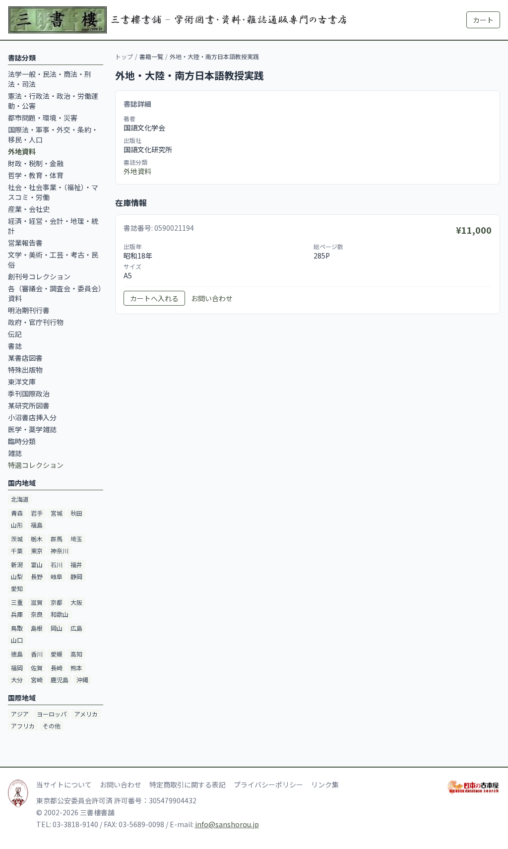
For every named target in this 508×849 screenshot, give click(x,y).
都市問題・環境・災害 (42, 118)
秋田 (76, 513)
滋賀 (37, 602)
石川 (57, 564)
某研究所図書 (29, 405)
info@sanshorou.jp (227, 824)
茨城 (17, 538)
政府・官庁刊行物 (36, 322)
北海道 (20, 499)
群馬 (57, 538)
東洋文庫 (22, 382)
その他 (52, 725)
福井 (76, 564)
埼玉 (76, 538)
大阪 (76, 602)
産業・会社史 (29, 209)
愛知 (17, 588)
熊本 (76, 667)
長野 (37, 576)
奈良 (37, 614)
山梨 (17, 576)
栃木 (37, 538)
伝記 (15, 334)
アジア (20, 714)
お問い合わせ (212, 298)
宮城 (57, 513)
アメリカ (86, 714)
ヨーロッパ (51, 714)
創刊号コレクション (39, 276)
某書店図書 (25, 358)
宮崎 (37, 679)
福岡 (17, 667)
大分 (17, 679)
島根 (37, 628)
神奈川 (59, 550)
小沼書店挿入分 (32, 417)
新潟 (17, 564)
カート (483, 20)
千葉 (17, 550)
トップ (124, 56)
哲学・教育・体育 (36, 175)
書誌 (15, 346)
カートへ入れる (154, 298)
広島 (76, 628)
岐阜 (57, 576)
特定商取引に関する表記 (187, 784)
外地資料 (137, 171)
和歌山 (59, 614)
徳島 (17, 654)
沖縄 (82, 679)
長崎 (57, 667)
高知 (76, 654)
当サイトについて (64, 784)
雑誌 (15, 453)
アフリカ (23, 725)
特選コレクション (36, 465)
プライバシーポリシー (268, 784)
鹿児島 (59, 679)
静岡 (76, 576)
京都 (57, 602)
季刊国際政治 (29, 393)
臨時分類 (22, 441)
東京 (37, 550)
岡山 (57, 628)
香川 (37, 654)
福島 (37, 525)
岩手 (37, 513)
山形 (17, 525)
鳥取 (17, 628)
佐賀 (37, 667)
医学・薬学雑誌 (32, 429)
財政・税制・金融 (36, 163)
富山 (37, 564)
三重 (17, 602)
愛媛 (57, 654)
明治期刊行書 (29, 310)
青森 (17, 513)
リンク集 (325, 784)
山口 (17, 640)
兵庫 (17, 614)
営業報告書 (25, 243)
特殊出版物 (25, 370)
